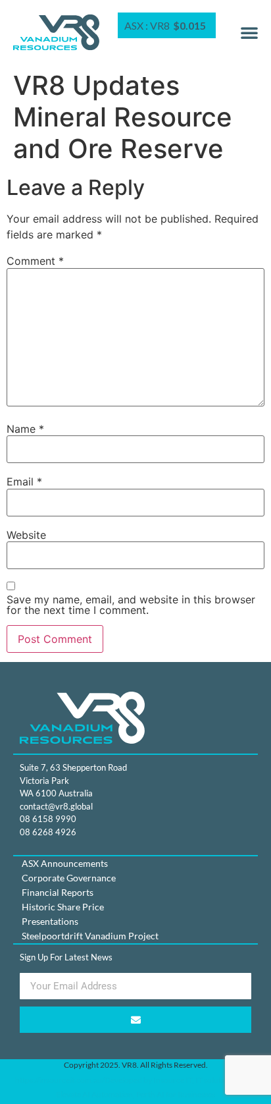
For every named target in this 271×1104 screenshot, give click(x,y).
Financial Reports (57, 892)
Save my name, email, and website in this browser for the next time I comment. (131, 604)
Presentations (50, 921)
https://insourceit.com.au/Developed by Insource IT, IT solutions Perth (135, 1080)
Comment (35, 261)
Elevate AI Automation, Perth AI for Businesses (135, 1094)
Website (26, 535)
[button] (249, 32)
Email (24, 481)
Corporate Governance (69, 877)
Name (25, 429)
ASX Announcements (65, 863)
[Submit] (135, 1020)
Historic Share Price (63, 906)
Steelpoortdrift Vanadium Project (90, 935)
